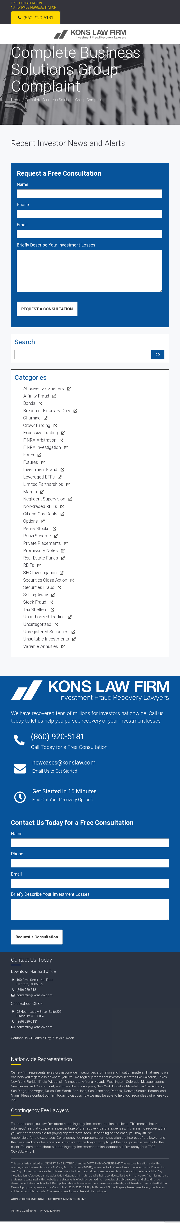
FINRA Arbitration (39, 440)
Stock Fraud (34, 602)
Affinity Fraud (36, 396)
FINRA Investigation (42, 447)
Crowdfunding (36, 425)
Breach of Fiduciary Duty (46, 410)
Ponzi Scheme (37, 535)
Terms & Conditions (23, 1210)
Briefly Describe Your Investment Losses (56, 245)
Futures (30, 462)
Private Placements (42, 543)
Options (30, 521)
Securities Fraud (38, 587)
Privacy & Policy (50, 1210)
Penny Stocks (36, 528)
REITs (28, 565)
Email (22, 224)
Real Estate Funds (40, 558)
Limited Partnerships (43, 484)
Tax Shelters (35, 609)
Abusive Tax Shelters (43, 388)
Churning (32, 418)
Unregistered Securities (45, 631)
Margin (30, 491)
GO (158, 354)
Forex (28, 454)
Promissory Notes (40, 550)
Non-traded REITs (40, 506)
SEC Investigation (40, 572)
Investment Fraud (40, 469)
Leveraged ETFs (39, 477)
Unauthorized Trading (44, 616)
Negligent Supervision (44, 499)
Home (16, 99)
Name (22, 184)
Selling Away (35, 594)
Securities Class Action (45, 580)
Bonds (29, 403)
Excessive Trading (40, 432)
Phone (23, 204)
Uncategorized (37, 624)
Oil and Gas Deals (40, 513)
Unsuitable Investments (46, 639)
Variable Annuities (40, 646)
